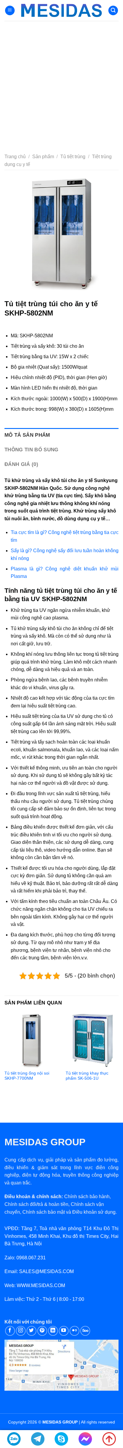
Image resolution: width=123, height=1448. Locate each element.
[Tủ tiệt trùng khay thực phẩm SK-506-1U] (93, 1040)
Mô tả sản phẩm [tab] (27, 435)
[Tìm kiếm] (113, 11)
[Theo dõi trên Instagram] (21, 1331)
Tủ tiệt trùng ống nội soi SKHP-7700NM (26, 1076)
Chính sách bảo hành (87, 1196)
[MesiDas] (61, 10)
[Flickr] (74, 1331)
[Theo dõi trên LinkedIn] (53, 1331)
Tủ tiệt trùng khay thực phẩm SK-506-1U (87, 1076)
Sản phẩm (43, 156)
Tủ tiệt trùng (72, 156)
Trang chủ (15, 156)
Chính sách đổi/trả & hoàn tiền (36, 1204)
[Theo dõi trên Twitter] (31, 1331)
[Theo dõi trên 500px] (85, 1331)
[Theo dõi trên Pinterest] (42, 1331)
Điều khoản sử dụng (94, 1212)
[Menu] (10, 11)
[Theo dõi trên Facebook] (10, 1331)
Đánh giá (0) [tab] (21, 464)
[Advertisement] (61, 85)
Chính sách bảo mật (43, 1212)
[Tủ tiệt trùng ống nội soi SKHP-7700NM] (31, 1040)
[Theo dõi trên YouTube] (64, 1331)
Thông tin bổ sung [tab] (31, 450)
